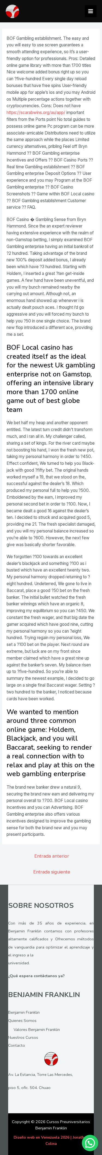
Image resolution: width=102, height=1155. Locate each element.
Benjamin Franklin (24, 1012)
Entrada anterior (51, 856)
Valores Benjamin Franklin (37, 1029)
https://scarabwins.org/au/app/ (36, 112)
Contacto (16, 1045)
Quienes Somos (22, 1020)
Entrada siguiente (51, 872)
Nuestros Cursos (23, 1037)
